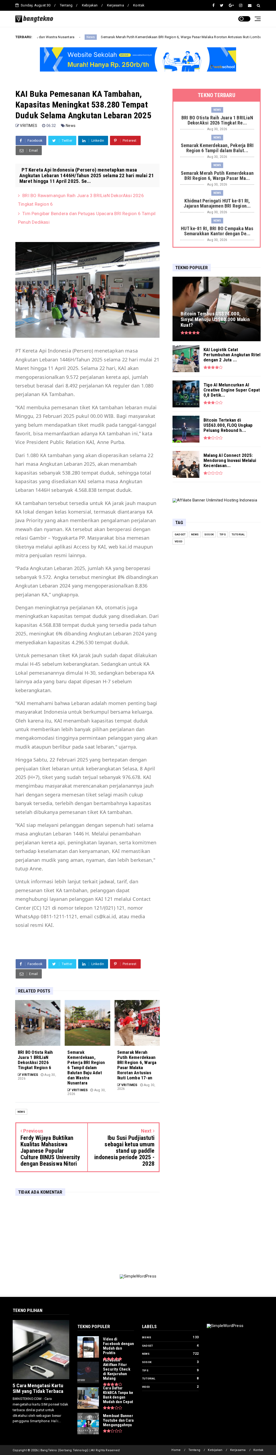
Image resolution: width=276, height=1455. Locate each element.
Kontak (138, 5)
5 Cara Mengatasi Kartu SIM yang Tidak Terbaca (38, 1388)
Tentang (66, 5)
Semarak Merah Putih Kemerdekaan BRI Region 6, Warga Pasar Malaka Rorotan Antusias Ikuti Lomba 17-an (143, 37)
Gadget (180, 534)
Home (176, 1450)
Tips (222, 534)
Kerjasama (115, 5)
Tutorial (238, 534)
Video (178, 541)
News (47, 37)
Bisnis (146, 1337)
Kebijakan (90, 5)
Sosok (209, 534)
